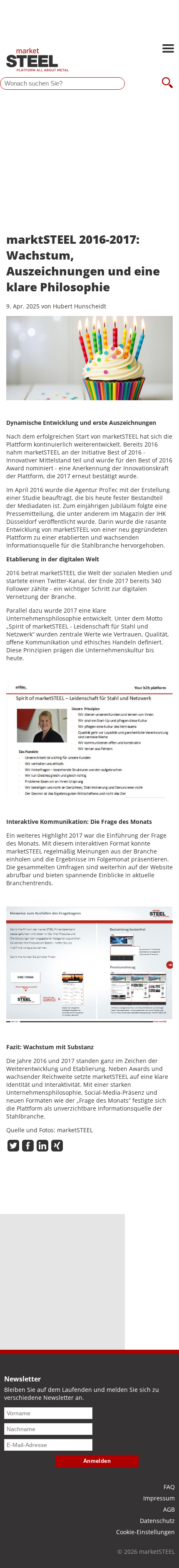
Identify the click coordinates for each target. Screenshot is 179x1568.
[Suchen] (167, 83)
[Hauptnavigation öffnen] (168, 49)
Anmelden (97, 1461)
